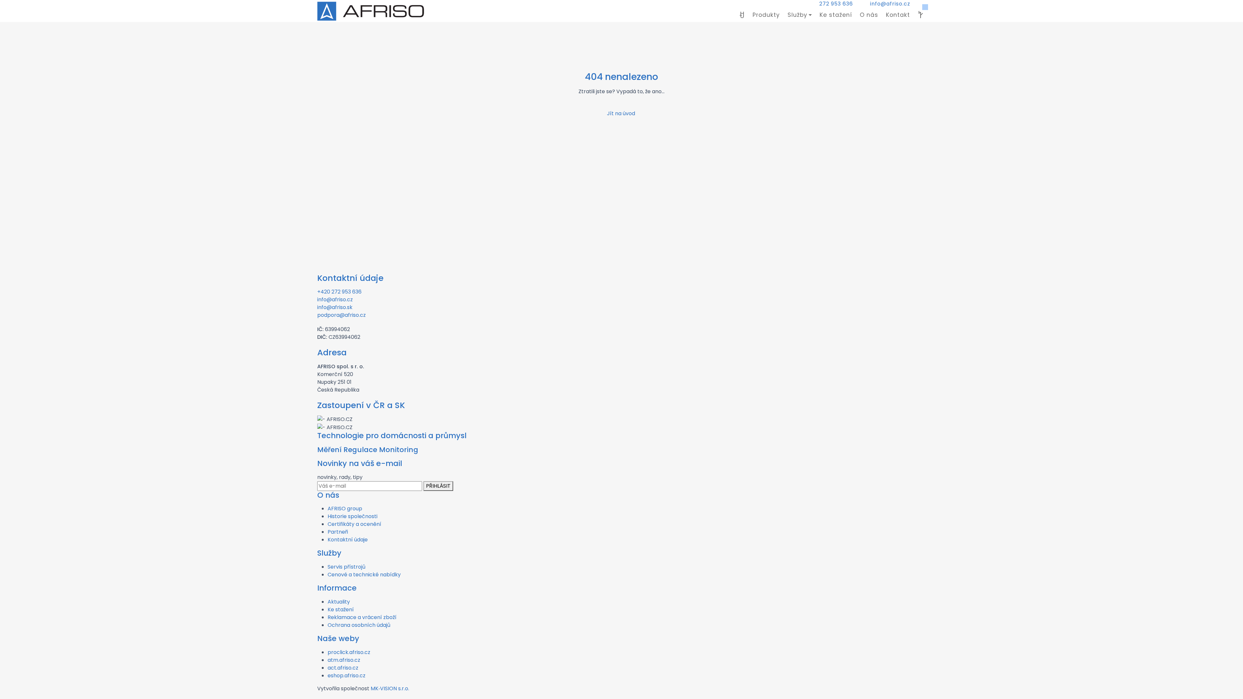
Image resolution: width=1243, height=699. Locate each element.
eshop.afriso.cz (346, 675)
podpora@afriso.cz (341, 315)
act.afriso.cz (343, 667)
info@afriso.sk (335, 307)
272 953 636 (836, 3)
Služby (797, 15)
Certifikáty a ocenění (354, 524)
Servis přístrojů (346, 567)
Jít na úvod (621, 113)
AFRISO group (345, 508)
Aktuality (339, 601)
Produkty (766, 15)
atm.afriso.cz (344, 660)
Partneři (338, 532)
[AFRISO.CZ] (370, 11)
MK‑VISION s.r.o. (390, 688)
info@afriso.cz (890, 3)
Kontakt (898, 15)
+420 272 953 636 (339, 291)
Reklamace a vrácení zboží (362, 617)
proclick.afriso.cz (349, 652)
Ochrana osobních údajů (359, 625)
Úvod (742, 15)
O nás (869, 15)
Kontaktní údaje (348, 539)
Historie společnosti (352, 516)
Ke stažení (836, 15)
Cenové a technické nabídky (364, 574)
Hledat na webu (920, 15)
